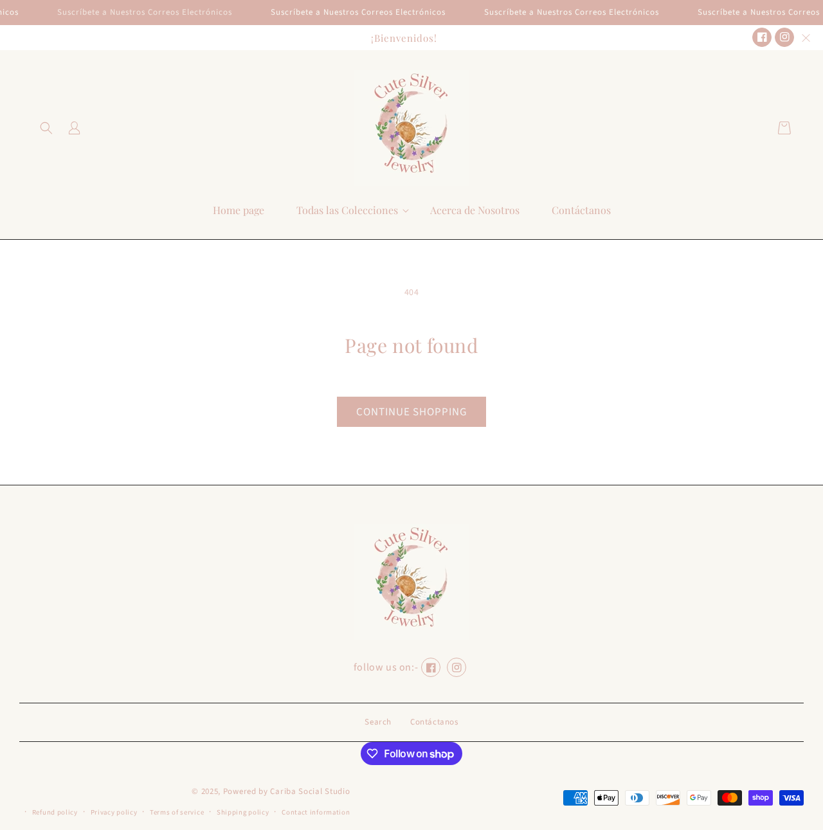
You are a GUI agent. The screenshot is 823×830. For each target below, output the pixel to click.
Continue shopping (411, 412)
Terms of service (177, 812)
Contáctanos (434, 722)
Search (378, 722)
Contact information (316, 812)
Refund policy (55, 812)
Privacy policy (114, 812)
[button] (46, 128)
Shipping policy (243, 812)
